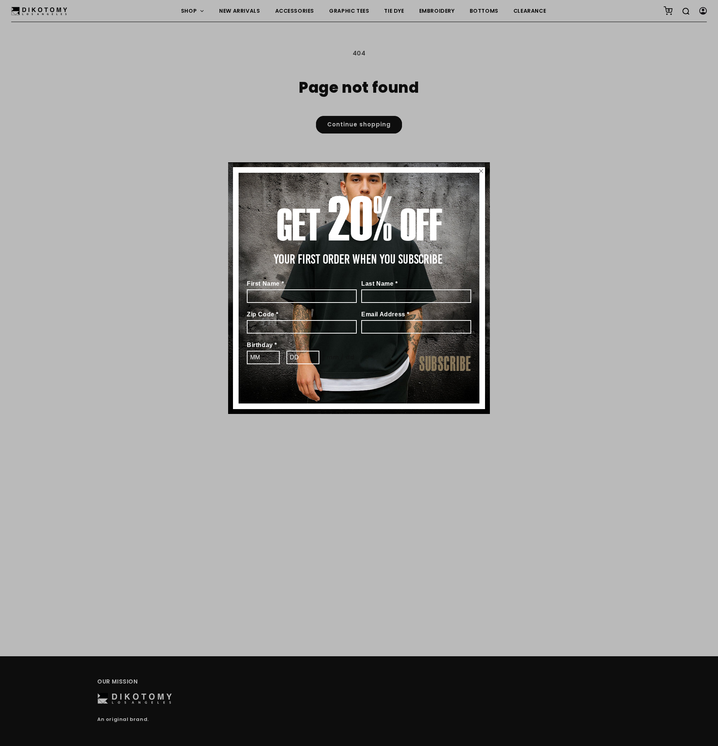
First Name (265, 283)
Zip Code (263, 314)
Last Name (379, 283)
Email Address (385, 314)
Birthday (262, 345)
